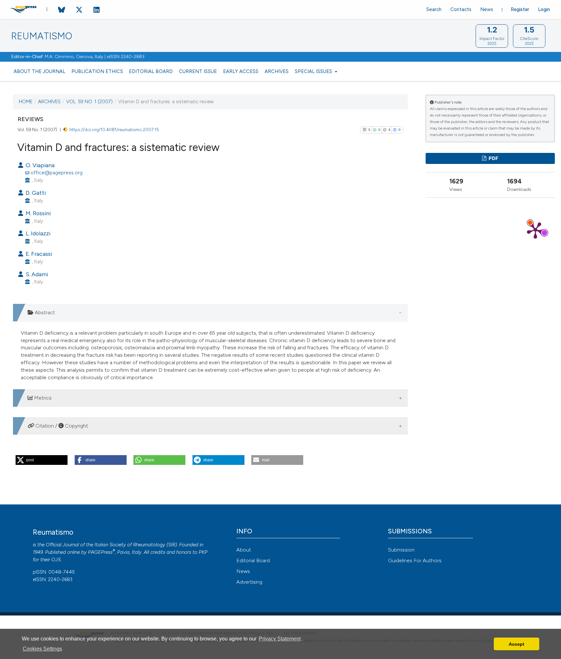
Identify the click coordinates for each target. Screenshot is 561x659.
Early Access (240, 71)
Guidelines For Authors (415, 560)
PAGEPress (100, 552)
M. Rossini (37, 213)
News (486, 9)
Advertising (249, 582)
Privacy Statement (280, 638)
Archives (277, 71)
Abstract (44, 312)
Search (434, 9)
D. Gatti (35, 192)
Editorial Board (151, 71)
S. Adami (36, 274)
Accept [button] (516, 644)
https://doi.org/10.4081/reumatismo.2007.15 (114, 129)
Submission (401, 550)
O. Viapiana (39, 165)
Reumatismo (41, 36)
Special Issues (314, 71)
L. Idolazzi (37, 233)
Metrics (42, 398)
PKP (203, 552)
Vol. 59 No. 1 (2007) (89, 102)
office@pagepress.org (56, 172)
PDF (493, 158)
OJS (56, 560)
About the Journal (39, 71)
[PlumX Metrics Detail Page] (535, 229)
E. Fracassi (38, 253)
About (243, 550)
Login (544, 9)
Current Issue (198, 71)
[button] (42, 460)
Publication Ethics (97, 71)
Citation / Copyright (61, 426)
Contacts (460, 9)
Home (25, 102)
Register (520, 9)
